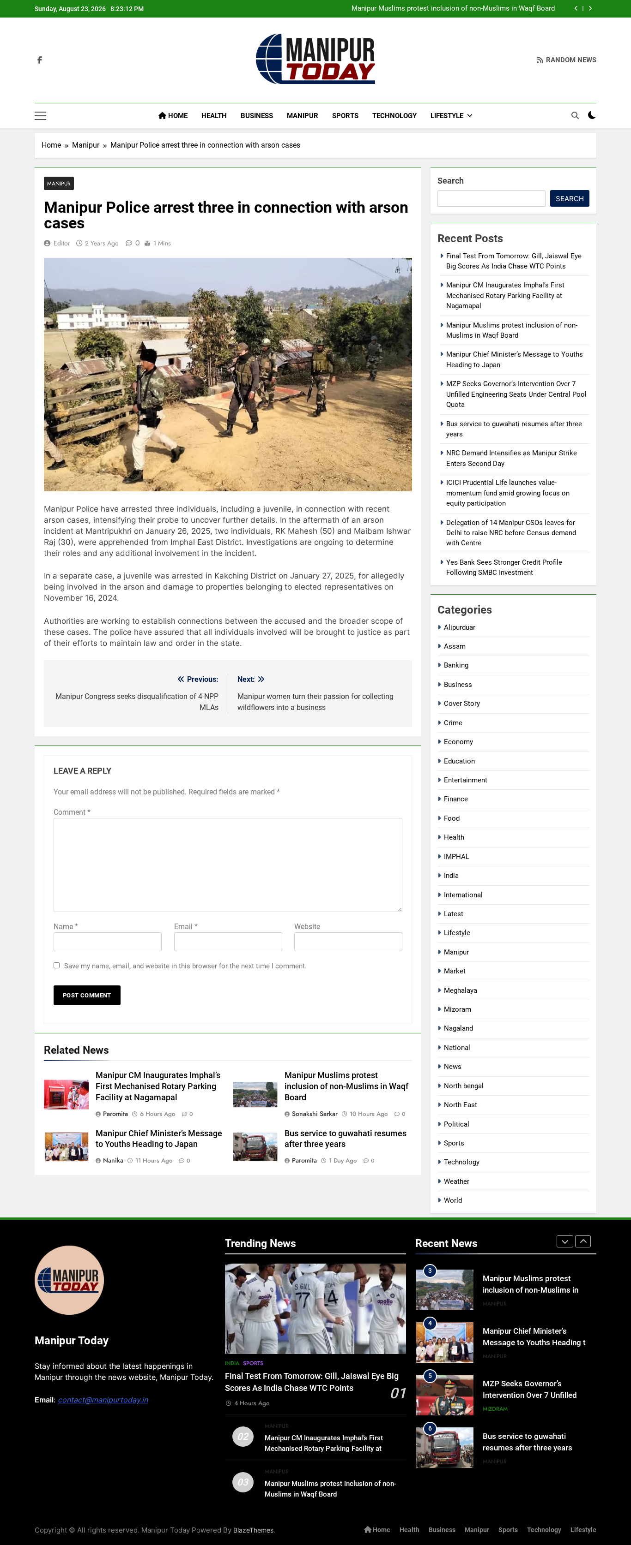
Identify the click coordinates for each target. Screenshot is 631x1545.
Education (459, 761)
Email (186, 926)
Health (214, 116)
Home (177, 116)
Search (450, 180)
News (452, 1066)
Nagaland (458, 1028)
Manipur (302, 116)
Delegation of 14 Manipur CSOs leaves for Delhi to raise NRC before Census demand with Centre (511, 533)
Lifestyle (447, 116)
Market (455, 971)
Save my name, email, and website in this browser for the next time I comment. (185, 966)
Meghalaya (460, 990)
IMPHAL (456, 857)
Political (456, 1124)
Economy (458, 742)
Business (257, 116)
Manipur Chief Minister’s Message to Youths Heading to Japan (536, 1343)
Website (307, 926)
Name (66, 926)
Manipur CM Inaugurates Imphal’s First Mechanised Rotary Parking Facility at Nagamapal (158, 1086)
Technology (394, 116)
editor (62, 243)
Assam (455, 646)
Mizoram (457, 1009)
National (457, 1048)
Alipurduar (459, 627)
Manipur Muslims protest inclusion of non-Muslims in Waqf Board (453, 8)
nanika (113, 1160)
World (453, 1200)
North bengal (464, 1086)
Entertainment (465, 780)
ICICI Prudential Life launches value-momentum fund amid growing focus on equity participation (508, 492)
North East (460, 1105)
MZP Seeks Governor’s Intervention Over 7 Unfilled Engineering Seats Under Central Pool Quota (516, 394)
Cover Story (462, 703)
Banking (456, 665)
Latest (453, 914)
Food (452, 818)
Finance (456, 799)
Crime (453, 723)
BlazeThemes (253, 1530)
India (451, 875)
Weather (456, 1181)
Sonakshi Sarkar (315, 1113)
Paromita (115, 1113)
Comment (72, 812)
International (463, 895)
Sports (345, 116)
